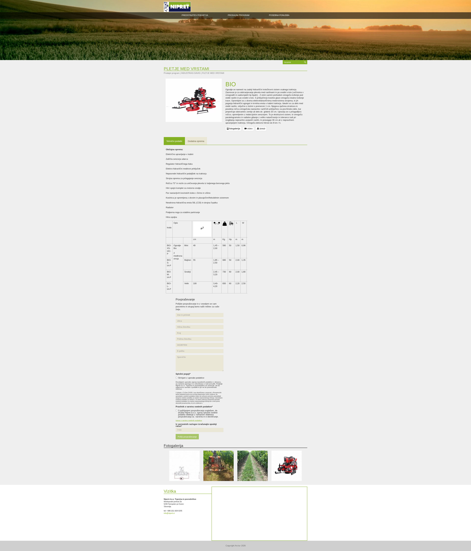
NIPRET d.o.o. (177, 7)
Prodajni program (171, 73)
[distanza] (216, 223)
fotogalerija (234, 128)
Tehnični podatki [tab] (174, 141)
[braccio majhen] (202, 229)
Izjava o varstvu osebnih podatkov (189, 420)
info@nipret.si (169, 513)
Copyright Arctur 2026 (236, 546)
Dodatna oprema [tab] (196, 141)
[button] (238, 15)
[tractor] (231, 223)
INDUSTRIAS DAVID (190, 73)
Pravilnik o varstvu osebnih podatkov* (194, 407)
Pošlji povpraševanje (187, 437)
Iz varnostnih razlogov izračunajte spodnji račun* (196, 425)
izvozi (262, 128)
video (250, 128)
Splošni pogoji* (183, 374)
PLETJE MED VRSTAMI (213, 73)
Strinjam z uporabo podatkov (191, 378)
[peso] (224, 223)
